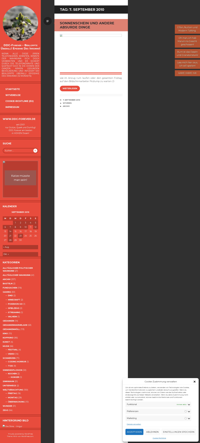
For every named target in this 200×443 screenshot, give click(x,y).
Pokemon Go (15, 304)
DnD (10, 295)
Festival (13, 349)
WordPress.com (27, 436)
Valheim (12, 316)
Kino (5, 333)
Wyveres (67, 103)
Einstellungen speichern (178, 432)
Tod (10, 366)
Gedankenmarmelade (15, 325)
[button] (194, 381)
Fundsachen (10, 288)
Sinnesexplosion (12, 370)
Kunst (6, 342)
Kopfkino (8, 337)
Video (11, 354)
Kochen (12, 373)
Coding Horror (17, 361)
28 (10, 240)
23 (20, 236)
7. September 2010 (71, 100)
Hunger (15, 377)
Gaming (7, 292)
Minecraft (14, 300)
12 (35, 227)
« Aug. (6, 247)
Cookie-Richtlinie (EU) (19, 101)
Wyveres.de (13, 95)
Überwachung (16, 402)
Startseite (12, 89)
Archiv (6, 279)
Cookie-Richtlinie (159, 438)
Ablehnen (152, 432)
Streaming (14, 312)
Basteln (8, 283)
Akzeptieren (134, 432)
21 (10, 236)
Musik (6, 346)
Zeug (5, 410)
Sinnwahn (8, 381)
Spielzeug (13, 308)
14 (10, 231)
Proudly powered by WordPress (20, 434)
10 (25, 227)
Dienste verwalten (134, 424)
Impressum (12, 107)
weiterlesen (70, 88)
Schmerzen (9, 358)
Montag (13, 397)
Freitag (12, 393)
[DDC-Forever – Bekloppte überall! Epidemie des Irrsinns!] (20, 23)
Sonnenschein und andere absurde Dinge (87, 25)
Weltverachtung (13, 390)
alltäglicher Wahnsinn (16, 275)
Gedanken (8, 321)
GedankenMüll (11, 329)
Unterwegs (9, 385)
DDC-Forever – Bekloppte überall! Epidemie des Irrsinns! (20, 47)
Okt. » (6, 254)
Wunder (7, 406)
